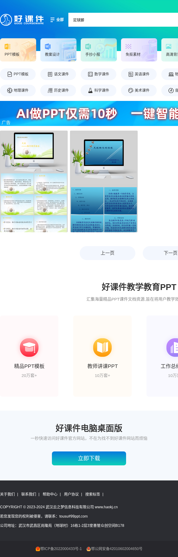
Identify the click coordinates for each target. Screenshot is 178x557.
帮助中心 (50, 494)
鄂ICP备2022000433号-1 (61, 549)
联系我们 (28, 494)
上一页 (107, 253)
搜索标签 (92, 494)
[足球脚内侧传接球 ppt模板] (34, 181)
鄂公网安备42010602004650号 (117, 549)
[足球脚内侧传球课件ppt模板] (104, 181)
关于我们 (7, 494)
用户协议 (71, 494)
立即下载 (89, 458)
